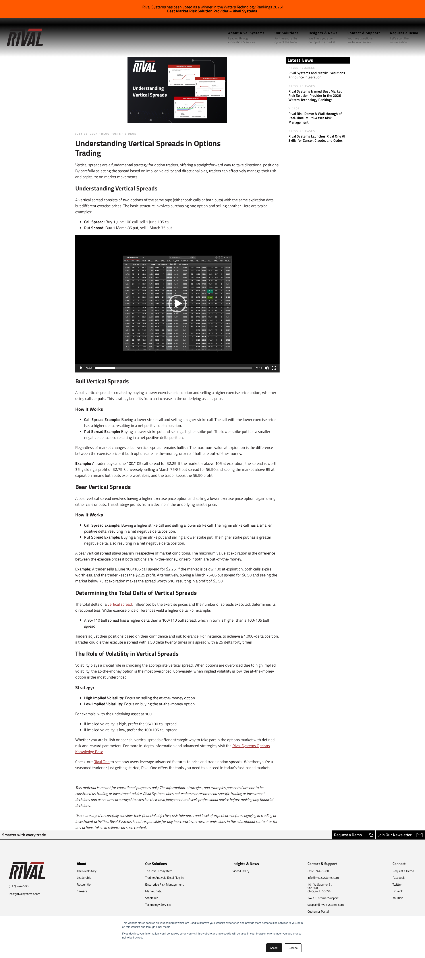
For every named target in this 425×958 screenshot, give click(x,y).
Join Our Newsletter (395, 835)
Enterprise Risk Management (164, 884)
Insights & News (245, 864)
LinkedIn (398, 891)
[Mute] (267, 368)
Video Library (240, 871)
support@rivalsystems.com (325, 904)
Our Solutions (156, 864)
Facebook (398, 877)
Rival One (102, 762)
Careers (82, 891)
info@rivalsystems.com (24, 893)
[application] (177, 303)
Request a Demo (348, 835)
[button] (177, 303)
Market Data (153, 891)
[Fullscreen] (274, 368)
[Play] (81, 368)
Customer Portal (318, 911)
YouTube (397, 897)
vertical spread (120, 604)
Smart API (151, 897)
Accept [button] (274, 948)
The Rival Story (87, 871)
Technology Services (158, 904)
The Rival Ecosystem (158, 871)
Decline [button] (293, 948)
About (81, 864)
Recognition (84, 884)
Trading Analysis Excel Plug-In (164, 877)
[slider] (173, 368)
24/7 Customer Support (322, 898)
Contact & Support (322, 864)
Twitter (397, 884)
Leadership (84, 877)
